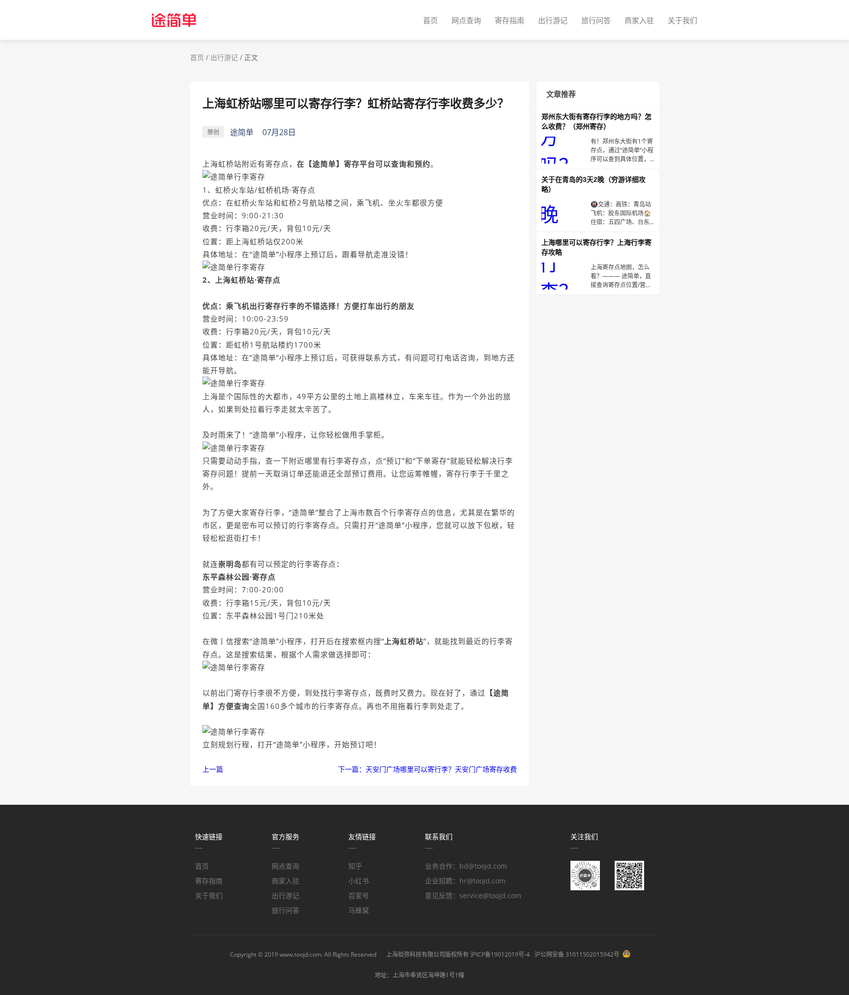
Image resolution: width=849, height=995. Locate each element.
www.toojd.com (300, 954)
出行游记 (552, 20)
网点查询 (466, 20)
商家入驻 (639, 20)
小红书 (358, 880)
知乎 (355, 866)
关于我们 (682, 20)
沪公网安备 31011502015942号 (577, 954)
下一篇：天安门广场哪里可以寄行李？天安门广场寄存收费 (427, 769)
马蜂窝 (358, 910)
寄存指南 (509, 20)
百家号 (358, 895)
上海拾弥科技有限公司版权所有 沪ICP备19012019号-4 (458, 954)
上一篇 (212, 769)
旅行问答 (596, 20)
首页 (430, 20)
